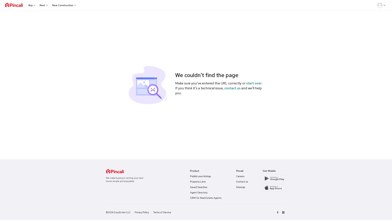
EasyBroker (120, 212)
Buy (30, 5)
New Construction (62, 5)
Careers (240, 176)
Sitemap (240, 187)
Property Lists (198, 181)
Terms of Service (162, 212)
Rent (42, 5)
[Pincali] (115, 171)
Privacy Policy (142, 212)
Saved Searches (198, 187)
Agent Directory (198, 192)
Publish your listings (200, 176)
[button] (382, 5)
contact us (232, 88)
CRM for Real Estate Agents (205, 198)
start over (254, 83)
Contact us (242, 181)
